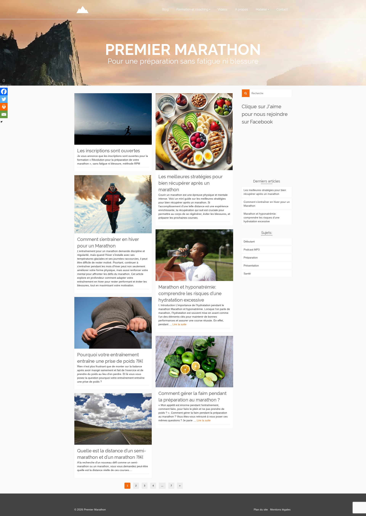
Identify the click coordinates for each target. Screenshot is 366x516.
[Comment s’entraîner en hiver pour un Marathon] (113, 204)
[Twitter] (4, 99)
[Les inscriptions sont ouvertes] (113, 119)
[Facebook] (4, 91)
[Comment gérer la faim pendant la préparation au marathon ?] (194, 362)
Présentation (251, 265)
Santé (247, 273)
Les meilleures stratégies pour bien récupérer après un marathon (265, 192)
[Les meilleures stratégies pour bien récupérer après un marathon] (194, 132)
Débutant (249, 241)
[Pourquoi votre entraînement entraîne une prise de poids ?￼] (113, 323)
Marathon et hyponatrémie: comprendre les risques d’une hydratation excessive (261, 217)
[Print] (4, 107)
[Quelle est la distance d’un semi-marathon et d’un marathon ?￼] (113, 419)
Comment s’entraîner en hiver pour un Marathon (267, 203)
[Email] (4, 114)
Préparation (251, 257)
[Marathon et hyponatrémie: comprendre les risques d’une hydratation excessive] (194, 255)
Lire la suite (179, 324)
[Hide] (1, 121)
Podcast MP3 (252, 249)
